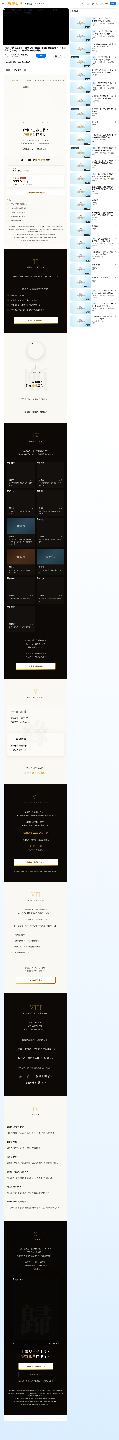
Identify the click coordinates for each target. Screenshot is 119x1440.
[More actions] (65, 55)
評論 (8, 70)
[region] (36, 26)
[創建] (88, 3)
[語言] (93, 3)
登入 (112, 4)
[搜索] (83, 3)
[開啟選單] (3, 3)
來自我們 (17, 70)
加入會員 (104, 4)
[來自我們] (25, 70)
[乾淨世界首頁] (15, 3)
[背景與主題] (97, 3)
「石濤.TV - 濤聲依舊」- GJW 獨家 (22, 55)
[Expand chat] (113, 11)
